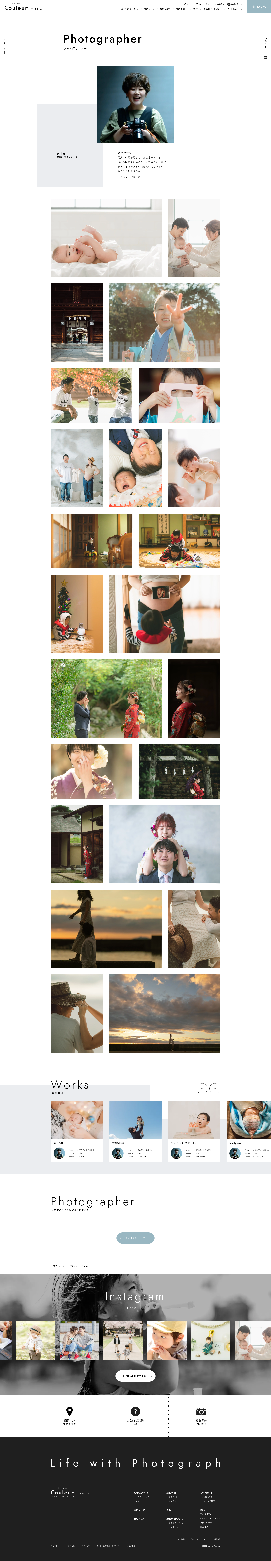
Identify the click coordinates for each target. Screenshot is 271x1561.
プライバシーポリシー (198, 1539)
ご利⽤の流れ (174, 1527)
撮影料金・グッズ (175, 1523)
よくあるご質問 (208, 1501)
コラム (202, 1510)
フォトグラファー (71, 1266)
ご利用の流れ (208, 1497)
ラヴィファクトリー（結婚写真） (63, 1546)
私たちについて (142, 1497)
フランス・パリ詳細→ (130, 177)
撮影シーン (139, 1510)
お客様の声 (173, 1501)
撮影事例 (172, 1497)
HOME (54, 1266)
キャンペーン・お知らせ (210, 1518)
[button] (202, 1088)
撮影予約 (204, 1527)
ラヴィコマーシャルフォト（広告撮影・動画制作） (100, 1546)
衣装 (168, 1510)
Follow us (266, 43)
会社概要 (181, 1539)
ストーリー (140, 1501)
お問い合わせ (206, 1523)
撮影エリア (139, 1519)
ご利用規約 (216, 1539)
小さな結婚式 (130, 1546)
